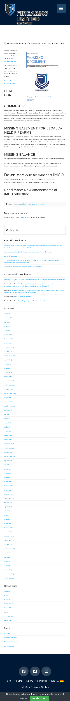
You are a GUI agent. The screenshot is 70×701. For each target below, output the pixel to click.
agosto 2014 (8, 553)
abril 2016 (7, 477)
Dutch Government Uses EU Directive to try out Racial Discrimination (43, 279)
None (6, 612)
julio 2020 (7, 322)
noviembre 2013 (9, 578)
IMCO (28, 204)
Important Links (9, 604)
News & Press (9, 608)
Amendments (15, 204)
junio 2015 (7, 515)
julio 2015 (7, 511)
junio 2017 (7, 418)
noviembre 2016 (9, 448)
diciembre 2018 (9, 381)
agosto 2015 (8, 507)
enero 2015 (7, 532)
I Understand (39, 698)
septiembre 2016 (9, 456)
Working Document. (10, 61)
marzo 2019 (8, 372)
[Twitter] (35, 671)
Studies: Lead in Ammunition (22, 296)
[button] (61, 8)
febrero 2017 (8, 435)
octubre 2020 (8, 318)
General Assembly (10, 256)
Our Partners (8, 616)
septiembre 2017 (9, 406)
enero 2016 (7, 490)
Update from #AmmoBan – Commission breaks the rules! (23, 267)
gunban (23, 204)
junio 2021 (7, 314)
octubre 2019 (8, 351)
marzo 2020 (8, 335)
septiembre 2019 (9, 356)
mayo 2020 (7, 330)
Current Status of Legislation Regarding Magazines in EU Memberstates (28, 252)
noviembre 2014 (9, 540)
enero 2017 (7, 439)
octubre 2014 (8, 544)
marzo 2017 (8, 431)
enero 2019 (7, 376)
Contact (42, 681)
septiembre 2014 (10, 549)
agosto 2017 (8, 410)
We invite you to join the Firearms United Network (34, 301)
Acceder (7, 633)
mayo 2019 (7, 364)
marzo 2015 (8, 523)
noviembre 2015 (9, 498)
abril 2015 (7, 519)
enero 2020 (7, 343)
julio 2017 (7, 414)
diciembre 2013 (9, 574)
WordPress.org (9, 646)
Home (19, 681)
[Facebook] (24, 671)
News (29, 681)
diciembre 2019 (9, 347)
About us (7, 591)
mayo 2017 (7, 423)
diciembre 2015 (9, 494)
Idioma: (55, 681)
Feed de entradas (10, 638)
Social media (8, 620)
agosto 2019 (8, 360)
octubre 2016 (8, 452)
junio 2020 (7, 326)
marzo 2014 (8, 570)
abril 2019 (7, 368)
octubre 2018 (8, 389)
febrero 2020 (8, 339)
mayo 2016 (7, 473)
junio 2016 (7, 469)
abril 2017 (7, 427)
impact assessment (38, 204)
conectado (23, 217)
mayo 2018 (7, 397)
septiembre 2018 (10, 393)
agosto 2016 (8, 460)
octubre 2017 (8, 402)
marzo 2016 (8, 481)
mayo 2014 (7, 565)
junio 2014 (7, 561)
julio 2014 (7, 557)
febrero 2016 (8, 486)
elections (7, 599)
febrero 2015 (8, 528)
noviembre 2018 (9, 385)
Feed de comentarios (11, 642)
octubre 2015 (8, 502)
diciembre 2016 (9, 444)
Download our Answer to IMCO (34, 175)
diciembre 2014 (9, 536)
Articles (6, 595)
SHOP (9, 681)
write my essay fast (11, 279)
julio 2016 (7, 465)
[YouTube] (46, 671)
